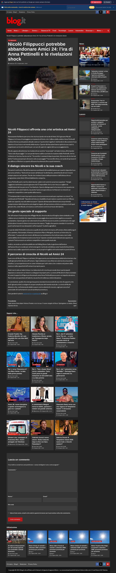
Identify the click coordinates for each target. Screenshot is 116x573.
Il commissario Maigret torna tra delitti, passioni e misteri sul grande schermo (42, 407)
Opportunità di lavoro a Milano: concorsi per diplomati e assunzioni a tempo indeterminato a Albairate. (98, 188)
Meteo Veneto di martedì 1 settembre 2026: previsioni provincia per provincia (37, 547)
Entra (91, 7)
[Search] (108, 30)
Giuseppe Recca (96, 108)
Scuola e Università (85, 53)
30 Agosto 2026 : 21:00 (63, 415)
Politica (93, 98)
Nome (10, 496)
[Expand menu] (19, 31)
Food (54, 30)
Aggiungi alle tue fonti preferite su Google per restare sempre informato (27, 2)
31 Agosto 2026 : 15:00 (35, 553)
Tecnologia (62, 30)
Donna (34, 30)
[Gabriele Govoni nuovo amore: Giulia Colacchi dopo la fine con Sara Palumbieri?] (42, 427)
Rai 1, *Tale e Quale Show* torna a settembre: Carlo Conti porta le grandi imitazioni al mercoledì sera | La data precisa (42, 373)
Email (45, 496)
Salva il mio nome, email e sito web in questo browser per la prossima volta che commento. (40, 513)
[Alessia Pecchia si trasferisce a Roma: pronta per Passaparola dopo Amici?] (42, 324)
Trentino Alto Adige (96, 541)
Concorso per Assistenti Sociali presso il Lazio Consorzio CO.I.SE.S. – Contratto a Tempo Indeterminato (98, 157)
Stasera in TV (45, 30)
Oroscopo (89, 30)
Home (10, 30)
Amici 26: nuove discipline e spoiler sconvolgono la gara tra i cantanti (17, 407)
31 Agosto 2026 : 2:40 (97, 164)
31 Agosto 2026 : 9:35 (97, 110)
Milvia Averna (36, 411)
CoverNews (95, 570)
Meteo (99, 30)
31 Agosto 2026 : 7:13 (62, 379)
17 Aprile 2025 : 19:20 (22, 63)
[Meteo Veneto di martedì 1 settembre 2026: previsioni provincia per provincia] (37, 536)
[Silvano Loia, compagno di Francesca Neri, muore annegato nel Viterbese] (18, 427)
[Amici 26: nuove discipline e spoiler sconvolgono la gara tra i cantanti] (18, 394)
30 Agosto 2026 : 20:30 (98, 179)
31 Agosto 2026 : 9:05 (38, 344)
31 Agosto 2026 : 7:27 (62, 346)
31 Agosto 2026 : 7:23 (14, 377)
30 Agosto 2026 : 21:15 (47, 411)
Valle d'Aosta (53, 541)
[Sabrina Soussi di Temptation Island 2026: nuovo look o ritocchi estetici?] (66, 427)
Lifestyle (25, 30)
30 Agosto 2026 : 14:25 (98, 196)
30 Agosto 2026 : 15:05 (22, 444)
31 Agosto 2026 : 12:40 (98, 80)
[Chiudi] (114, 2)
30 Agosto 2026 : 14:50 (39, 448)
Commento (12, 470)
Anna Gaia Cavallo (13, 342)
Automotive (79, 30)
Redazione (22, 12)
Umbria (72, 541)
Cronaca (93, 69)
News (16, 30)
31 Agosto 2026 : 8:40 (97, 148)
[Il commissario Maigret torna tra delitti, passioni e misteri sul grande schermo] (42, 394)
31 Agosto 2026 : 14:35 (98, 133)
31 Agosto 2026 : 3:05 (14, 412)
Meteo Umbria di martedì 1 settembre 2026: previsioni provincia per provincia (79, 547)
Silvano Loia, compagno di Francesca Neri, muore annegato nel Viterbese (17, 440)
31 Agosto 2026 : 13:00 (98, 64)
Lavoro (70, 30)
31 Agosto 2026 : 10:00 (98, 95)
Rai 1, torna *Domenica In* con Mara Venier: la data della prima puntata (17, 371)
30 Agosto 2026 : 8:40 (62, 448)
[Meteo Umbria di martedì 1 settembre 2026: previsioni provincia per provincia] (79, 536)
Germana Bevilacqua (86, 64)
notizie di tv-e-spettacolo (32, 294)
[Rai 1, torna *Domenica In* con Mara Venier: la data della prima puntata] (18, 359)
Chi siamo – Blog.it (12, 12)
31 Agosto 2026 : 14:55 (14, 344)
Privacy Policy (31, 12)
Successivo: (59, 303)
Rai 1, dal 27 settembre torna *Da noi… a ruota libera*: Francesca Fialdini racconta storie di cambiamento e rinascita (65, 338)
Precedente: (25, 303)
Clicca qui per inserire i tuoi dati (103, 7)
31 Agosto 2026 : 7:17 (38, 381)
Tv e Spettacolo (12, 40)
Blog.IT (31, 551)
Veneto (31, 541)
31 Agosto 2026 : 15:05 (14, 555)
